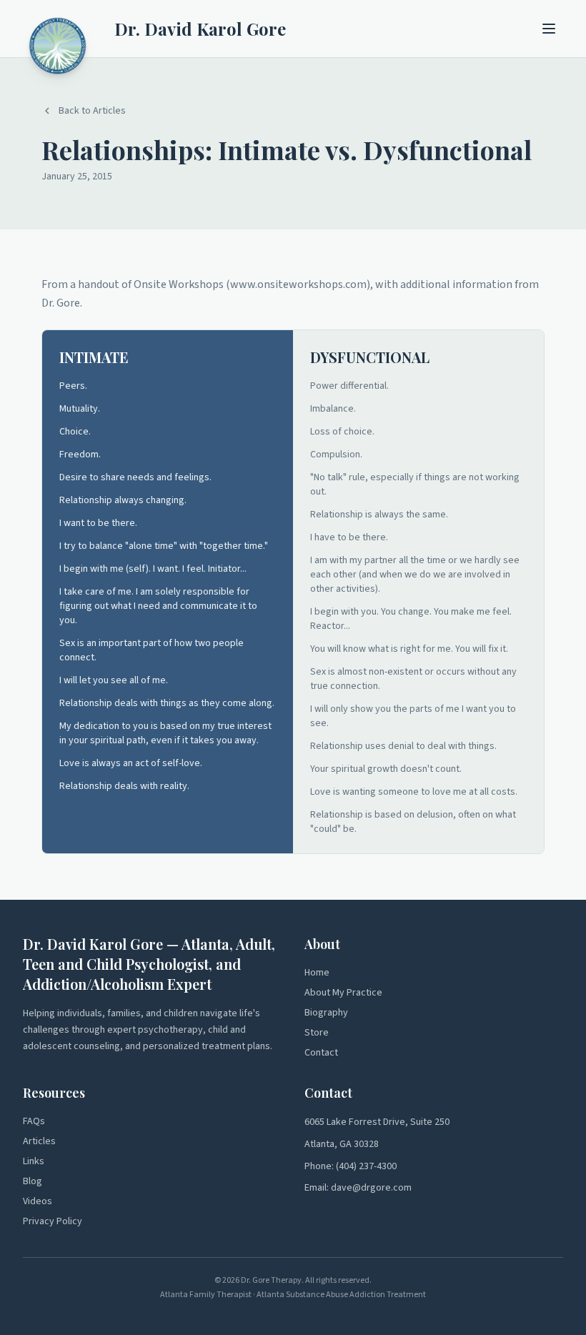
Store (316, 1033)
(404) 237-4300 (366, 1166)
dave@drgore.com (371, 1188)
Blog (32, 1181)
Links (33, 1161)
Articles (39, 1141)
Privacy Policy (52, 1221)
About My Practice (343, 993)
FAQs (34, 1121)
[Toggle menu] (549, 28)
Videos (37, 1201)
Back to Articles (92, 111)
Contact (321, 1053)
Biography (326, 1013)
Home (316, 973)
